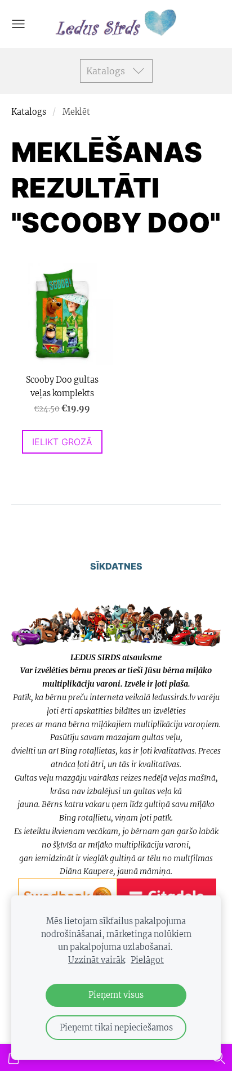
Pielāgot (147, 960)
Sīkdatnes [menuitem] (116, 566)
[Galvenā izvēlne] (18, 23)
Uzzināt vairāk (96, 960)
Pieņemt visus (116, 995)
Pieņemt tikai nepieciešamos (116, 1028)
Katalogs (28, 112)
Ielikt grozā (62, 441)
